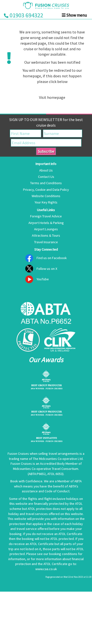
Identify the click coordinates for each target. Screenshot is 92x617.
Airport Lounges (46, 229)
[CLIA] (60, 340)
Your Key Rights (46, 202)
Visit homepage (52, 97)
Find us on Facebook (52, 258)
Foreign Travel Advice (46, 216)
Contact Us (46, 176)
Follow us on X (47, 268)
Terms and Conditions (46, 183)
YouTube (43, 279)
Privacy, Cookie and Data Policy (46, 189)
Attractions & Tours (46, 235)
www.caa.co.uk (46, 569)
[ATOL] (28, 340)
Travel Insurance (46, 242)
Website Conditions (46, 196)
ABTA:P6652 (37, 474)
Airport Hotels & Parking (46, 223)
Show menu (76, 15)
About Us (46, 170)
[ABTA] (46, 313)
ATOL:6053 (55, 474)
